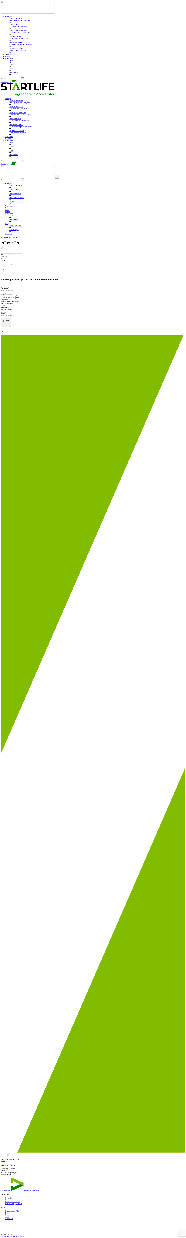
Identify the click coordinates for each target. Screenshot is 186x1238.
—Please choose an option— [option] (11, 298)
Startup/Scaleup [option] (6, 309)
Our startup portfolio (12, 1211)
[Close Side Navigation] (57, 177)
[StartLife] (27, 13)
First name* (5, 288)
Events (7, 1215)
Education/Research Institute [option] (10, 302)
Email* (3, 313)
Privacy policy (6, 1236)
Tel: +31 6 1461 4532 (31, 1191)
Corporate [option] (4, 300)
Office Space (9, 1200)
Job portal (8, 1198)
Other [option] (3, 305)
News (7, 1213)
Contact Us (9, 1219)
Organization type (7, 294)
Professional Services (12, 1202)
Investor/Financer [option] (7, 303)
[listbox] (93, 302)
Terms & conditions (17, 1236)
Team (7, 1217)
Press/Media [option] (5, 307)
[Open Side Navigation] (14, 81)
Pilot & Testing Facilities (13, 1204)
